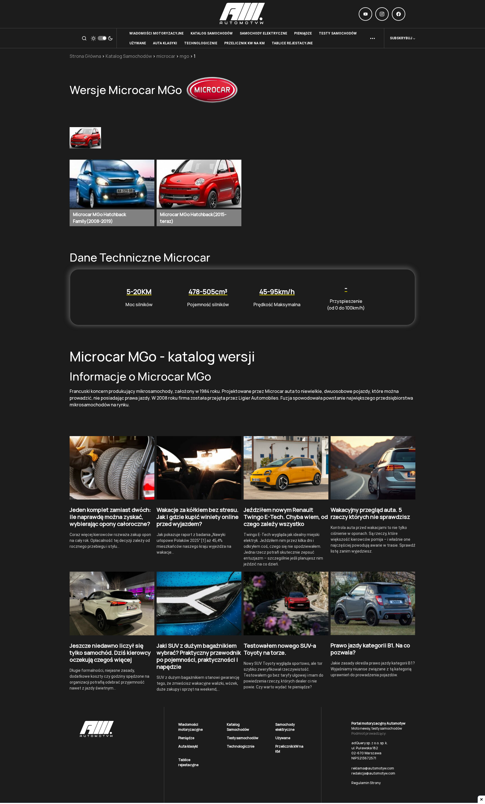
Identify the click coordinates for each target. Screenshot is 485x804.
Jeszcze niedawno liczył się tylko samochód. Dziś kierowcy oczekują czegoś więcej (110, 652)
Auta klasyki (188, 746)
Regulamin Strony (366, 782)
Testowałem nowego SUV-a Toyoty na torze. (280, 649)
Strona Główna (85, 56)
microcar (165, 56)
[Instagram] (382, 14)
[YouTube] (365, 14)
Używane (282, 738)
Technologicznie (240, 746)
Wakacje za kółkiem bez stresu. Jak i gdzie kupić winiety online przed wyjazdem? (198, 517)
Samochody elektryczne (285, 727)
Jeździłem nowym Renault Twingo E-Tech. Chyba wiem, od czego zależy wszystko (286, 517)
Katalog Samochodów (129, 56)
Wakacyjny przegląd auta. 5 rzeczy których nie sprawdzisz (370, 513)
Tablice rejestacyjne (188, 762)
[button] (84, 38)
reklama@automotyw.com (372, 768)
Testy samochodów (242, 738)
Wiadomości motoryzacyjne (190, 727)
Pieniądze (186, 738)
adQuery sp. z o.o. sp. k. (369, 743)
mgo (184, 56)
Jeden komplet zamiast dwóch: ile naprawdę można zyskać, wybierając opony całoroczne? (110, 517)
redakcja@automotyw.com (373, 773)
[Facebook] (398, 14)
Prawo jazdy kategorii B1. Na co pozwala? (370, 649)
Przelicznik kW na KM (289, 749)
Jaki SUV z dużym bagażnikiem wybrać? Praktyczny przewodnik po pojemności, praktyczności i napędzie (199, 656)
